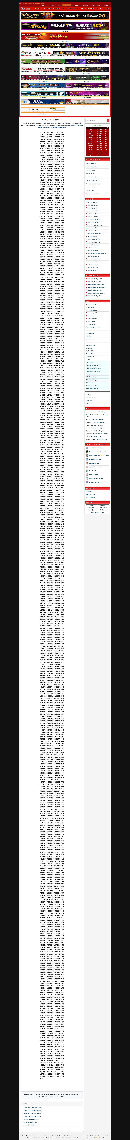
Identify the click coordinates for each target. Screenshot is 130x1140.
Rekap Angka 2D (92, 310)
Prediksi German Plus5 (92, 193)
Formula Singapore (92, 202)
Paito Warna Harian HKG (94, 233)
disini (59, 1094)
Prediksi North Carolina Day (93, 183)
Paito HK (72, 8)
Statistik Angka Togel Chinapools (96, 287)
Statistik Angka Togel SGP (94, 279)
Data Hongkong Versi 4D (94, 219)
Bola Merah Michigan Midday (32, 1116)
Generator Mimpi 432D (97, 512)
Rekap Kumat (91, 321)
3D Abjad (91, 507)
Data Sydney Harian (93, 245)
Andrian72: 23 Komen (95, 459)
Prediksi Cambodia (91, 177)
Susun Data (89, 400)
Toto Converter (91, 324)
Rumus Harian (91, 304)
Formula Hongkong (92, 216)
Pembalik (88, 395)
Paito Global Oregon (91, 380)
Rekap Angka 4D (92, 315)
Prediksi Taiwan (90, 173)
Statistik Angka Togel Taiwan (95, 290)
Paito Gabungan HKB (92, 385)
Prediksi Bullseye (90, 187)
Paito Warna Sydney (93, 247)
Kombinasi (89, 348)
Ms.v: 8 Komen (93, 474)
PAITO (87, 8)
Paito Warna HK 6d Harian (93, 371)
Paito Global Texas (91, 382)
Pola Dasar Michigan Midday (32, 1113)
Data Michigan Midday (51, 120)
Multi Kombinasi (90, 353)
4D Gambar (103, 510)
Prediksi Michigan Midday (31, 1125)
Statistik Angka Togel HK (94, 281)
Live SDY (44, 5)
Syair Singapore (90, 494)
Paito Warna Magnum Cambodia (96, 253)
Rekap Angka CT (92, 318)
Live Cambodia (85, 5)
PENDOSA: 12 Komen (95, 467)
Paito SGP (80, 8)
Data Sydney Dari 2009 (94, 239)
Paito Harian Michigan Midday (56, 127)
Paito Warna (38, 8)
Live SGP (52, 5)
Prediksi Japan (90, 190)
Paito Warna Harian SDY (94, 250)
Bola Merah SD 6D (91, 374)
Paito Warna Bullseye (93, 259)
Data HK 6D (65, 8)
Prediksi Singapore (91, 163)
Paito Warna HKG (92, 228)
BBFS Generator (90, 345)
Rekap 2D (98, 8)
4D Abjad (91, 510)
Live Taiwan (75, 5)
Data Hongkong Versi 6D (94, 222)
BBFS (92, 8)
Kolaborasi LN (90, 356)
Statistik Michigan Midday (31, 1119)
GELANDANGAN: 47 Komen (97, 448)
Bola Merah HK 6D (91, 377)
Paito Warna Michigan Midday (32, 1107)
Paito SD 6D (56, 8)
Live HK (59, 5)
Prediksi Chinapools (91, 180)
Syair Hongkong (90, 497)
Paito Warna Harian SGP (94, 213)
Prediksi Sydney (90, 170)
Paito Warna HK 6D (92, 230)
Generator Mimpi (96, 5)
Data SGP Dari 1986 (93, 205)
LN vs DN (88, 359)
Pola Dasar (89, 336)
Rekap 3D (106, 8)
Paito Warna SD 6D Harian (93, 368)
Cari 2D (88, 403)
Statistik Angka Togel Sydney (95, 284)
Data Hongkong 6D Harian (94, 225)
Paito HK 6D (47, 8)
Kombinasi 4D (90, 351)
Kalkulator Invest (90, 397)
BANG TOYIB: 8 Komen (96, 478)
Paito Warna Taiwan (93, 256)
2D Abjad (91, 505)
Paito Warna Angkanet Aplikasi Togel (31, 3)
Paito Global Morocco (92, 388)
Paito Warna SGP (92, 211)
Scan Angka (106, 5)
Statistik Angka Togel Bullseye (95, 296)
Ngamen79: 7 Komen (95, 482)
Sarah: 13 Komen (94, 463)
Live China (66, 5)
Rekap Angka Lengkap (93, 327)
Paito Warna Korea (92, 267)
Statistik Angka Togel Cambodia (96, 293)
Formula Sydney (92, 236)
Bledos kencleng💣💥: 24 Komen (99, 455)
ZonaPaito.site (97, 1137)
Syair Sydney (89, 491)
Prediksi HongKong (91, 167)
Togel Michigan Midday (30, 1122)
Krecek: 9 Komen (94, 470)
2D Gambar (103, 505)
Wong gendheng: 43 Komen (97, 451)
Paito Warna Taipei (92, 264)
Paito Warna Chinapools (94, 262)
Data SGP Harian (92, 208)
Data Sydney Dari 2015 (94, 242)
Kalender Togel (90, 333)
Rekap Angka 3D (92, 313)
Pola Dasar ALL (90, 339)
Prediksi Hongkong (100, 412)
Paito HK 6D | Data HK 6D (93, 365)
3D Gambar (103, 507)
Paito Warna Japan (92, 270)
